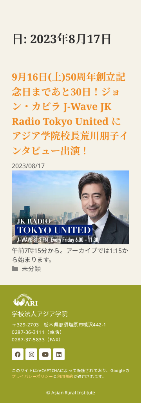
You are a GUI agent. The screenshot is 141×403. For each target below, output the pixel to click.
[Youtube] (45, 354)
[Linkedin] (59, 354)
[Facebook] (18, 354)
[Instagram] (31, 354)
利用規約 (65, 376)
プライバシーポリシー (32, 376)
